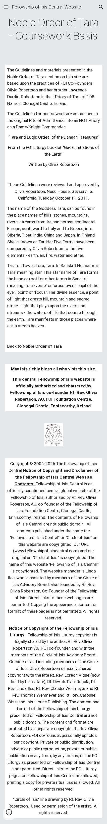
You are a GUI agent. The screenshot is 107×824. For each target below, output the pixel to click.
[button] (6, 7)
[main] (53, 29)
